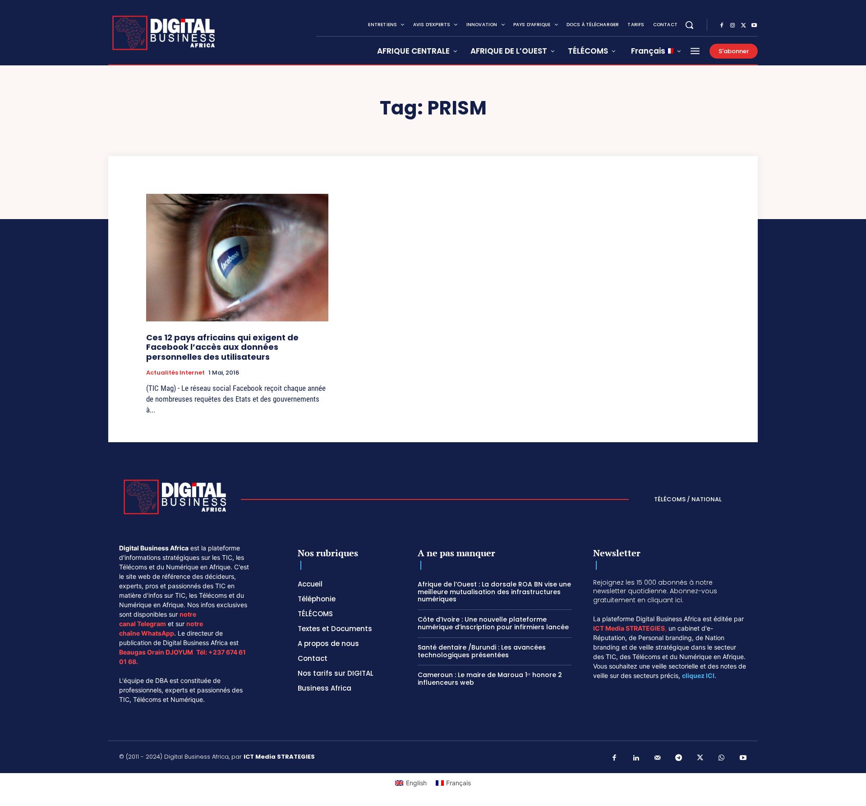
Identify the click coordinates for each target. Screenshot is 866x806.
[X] (743, 25)
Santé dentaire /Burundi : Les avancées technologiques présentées (482, 651)
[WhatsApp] (721, 758)
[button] (689, 25)
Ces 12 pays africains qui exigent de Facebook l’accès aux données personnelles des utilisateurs (222, 347)
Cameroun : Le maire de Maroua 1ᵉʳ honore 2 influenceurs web (490, 678)
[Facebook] (721, 25)
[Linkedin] (636, 758)
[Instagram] (732, 25)
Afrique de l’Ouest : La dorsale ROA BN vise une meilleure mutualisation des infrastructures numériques (494, 592)
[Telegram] (678, 758)
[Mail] (657, 758)
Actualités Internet (175, 372)
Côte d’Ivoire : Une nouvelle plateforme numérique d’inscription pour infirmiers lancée (493, 623)
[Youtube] (754, 25)
